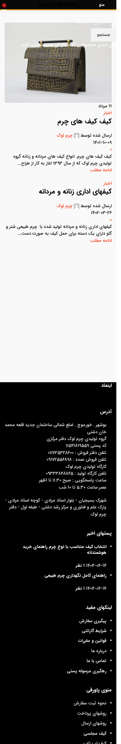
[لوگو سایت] (58, 4)
